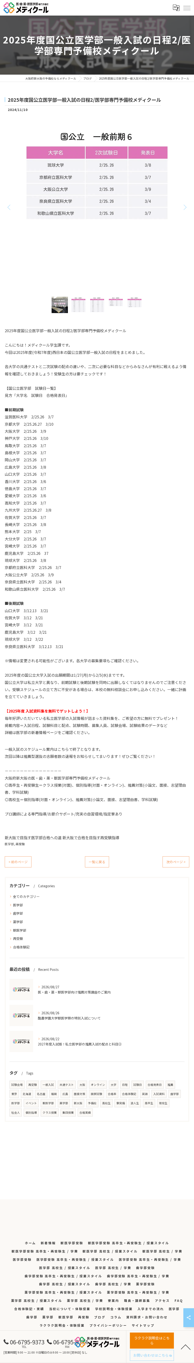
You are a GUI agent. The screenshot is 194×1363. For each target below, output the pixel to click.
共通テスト (67, 1085)
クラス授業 (50, 1112)
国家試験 (96, 1094)
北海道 (27, 1094)
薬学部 (18, 921)
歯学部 (18, 913)
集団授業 (68, 1112)
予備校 (92, 1103)
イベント (31, 1103)
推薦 (170, 1085)
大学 (113, 1085)
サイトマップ (143, 1325)
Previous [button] (9, 207)
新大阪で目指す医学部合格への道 (33, 837)
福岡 (54, 1094)
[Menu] (186, 7)
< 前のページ (18, 861)
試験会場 (17, 1085)
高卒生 (149, 1103)
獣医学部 (19, 930)
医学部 (9, 844)
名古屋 (41, 1094)
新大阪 (78, 1103)
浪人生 (135, 1103)
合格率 (112, 1094)
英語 (145, 1094)
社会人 (15, 1112)
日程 (125, 1085)
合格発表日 (155, 1085)
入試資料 (159, 1094)
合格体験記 (21, 947)
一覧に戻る (97, 861)
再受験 (20, 844)
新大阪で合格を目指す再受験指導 (90, 837)
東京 (14, 1094)
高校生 (106, 1103)
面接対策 (79, 1094)
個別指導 (31, 1112)
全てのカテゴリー (26, 896)
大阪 (82, 1085)
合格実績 (85, 1112)
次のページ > (175, 861)
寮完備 (120, 1103)
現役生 (163, 1103)
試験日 (137, 1085)
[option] (97, 207)
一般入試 (48, 1085)
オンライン (98, 1085)
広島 (65, 1094)
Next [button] (184, 207)
